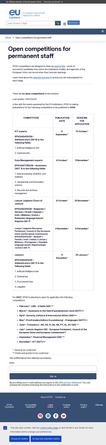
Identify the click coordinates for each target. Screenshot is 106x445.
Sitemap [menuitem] (99, 405)
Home (8, 37)
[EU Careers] (55, 14)
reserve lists (59, 66)
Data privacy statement (70, 382)
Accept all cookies (19, 439)
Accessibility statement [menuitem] (31, 406)
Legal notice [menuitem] (50, 406)
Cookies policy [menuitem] (66, 406)
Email (12, 363)
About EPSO (47, 397)
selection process (41, 77)
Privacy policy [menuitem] (83, 406)
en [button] (64, 24)
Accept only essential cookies (46, 439)
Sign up (53, 376)
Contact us (60, 397)
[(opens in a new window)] (40, 417)
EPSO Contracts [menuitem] (9, 406)
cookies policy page (49, 428)
